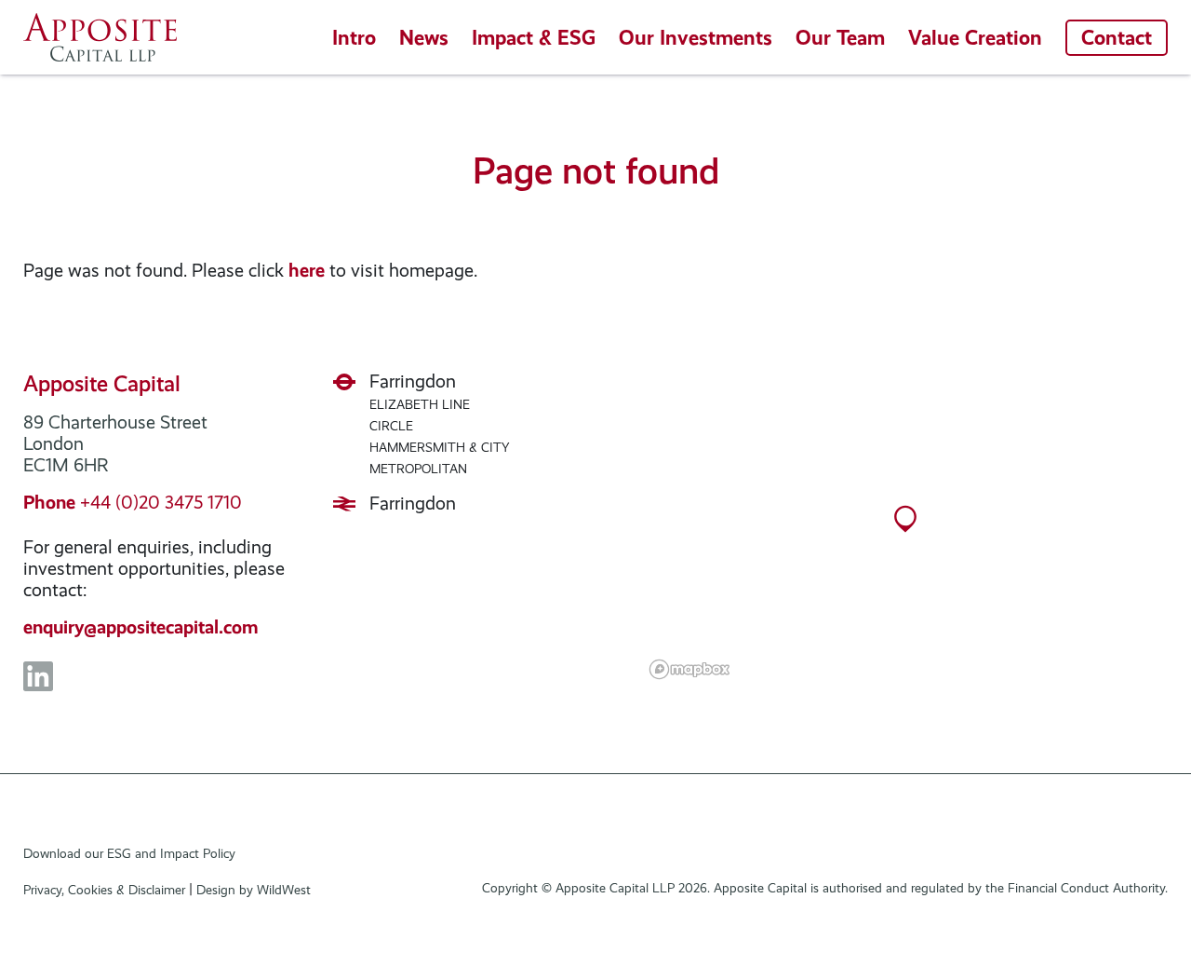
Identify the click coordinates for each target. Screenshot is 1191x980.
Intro (354, 37)
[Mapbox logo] (689, 669)
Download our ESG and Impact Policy (129, 853)
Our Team (840, 37)
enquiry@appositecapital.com (141, 627)
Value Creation (975, 37)
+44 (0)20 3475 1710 (132, 502)
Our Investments (695, 37)
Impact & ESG (534, 37)
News (423, 37)
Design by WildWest (253, 889)
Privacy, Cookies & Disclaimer (104, 889)
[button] (905, 528)
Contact (1116, 37)
